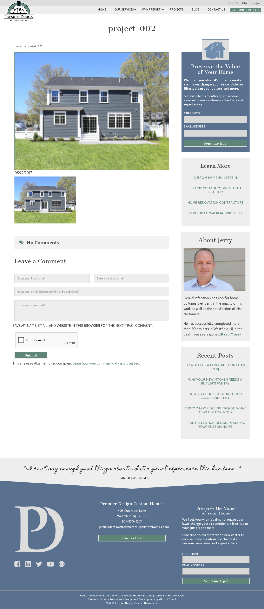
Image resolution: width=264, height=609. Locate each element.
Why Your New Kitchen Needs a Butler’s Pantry (215, 381)
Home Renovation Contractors (215, 203)
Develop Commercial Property (215, 213)
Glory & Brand (167, 599)
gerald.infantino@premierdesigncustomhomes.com (133, 527)
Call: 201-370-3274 (246, 9)
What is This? (234, 3)
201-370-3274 (132, 521)
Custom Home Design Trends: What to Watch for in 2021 (215, 410)
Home (18, 46)
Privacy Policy (108, 599)
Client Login (251, 3)
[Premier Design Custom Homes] (19, 11)
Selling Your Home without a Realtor (216, 190)
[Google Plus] (62, 564)
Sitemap (93, 599)
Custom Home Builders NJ (215, 178)
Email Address (194, 126)
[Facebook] (17, 564)
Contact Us (132, 538)
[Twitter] (39, 564)
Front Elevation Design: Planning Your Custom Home (215, 425)
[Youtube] (50, 564)
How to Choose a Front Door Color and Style (215, 396)
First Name (192, 113)
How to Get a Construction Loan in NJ (215, 367)
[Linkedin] (28, 564)
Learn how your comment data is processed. (106, 363)
